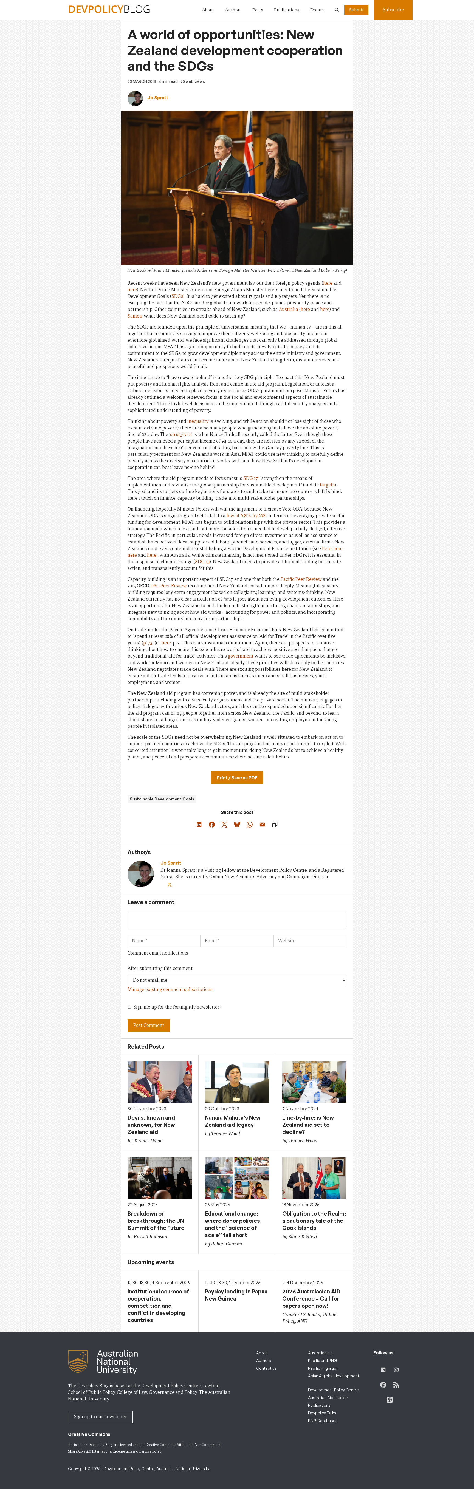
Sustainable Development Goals (162, 799)
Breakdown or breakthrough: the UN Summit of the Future (156, 1220)
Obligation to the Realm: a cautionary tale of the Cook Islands (314, 1220)
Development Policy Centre (333, 1390)
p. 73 (147, 643)
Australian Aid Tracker (328, 1397)
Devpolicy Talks (322, 1413)
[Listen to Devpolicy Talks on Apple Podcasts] (390, 1400)
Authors (233, 9)
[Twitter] (170, 884)
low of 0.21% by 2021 (247, 516)
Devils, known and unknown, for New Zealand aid (151, 1124)
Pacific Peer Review (301, 579)
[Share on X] (224, 825)
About (208, 9)
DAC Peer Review (168, 586)
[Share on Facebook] (212, 825)
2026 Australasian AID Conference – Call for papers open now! (311, 1298)
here (327, 283)
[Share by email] (262, 825)
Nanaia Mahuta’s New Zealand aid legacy (233, 1121)
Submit (356, 9)
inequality (197, 421)
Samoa (135, 316)
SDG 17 (250, 478)
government (240, 656)
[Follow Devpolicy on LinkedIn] (383, 1370)
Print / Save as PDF (237, 777)
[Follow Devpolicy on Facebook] (383, 1385)
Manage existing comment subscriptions (170, 989)
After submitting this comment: (160, 968)
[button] (336, 10)
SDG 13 (202, 562)
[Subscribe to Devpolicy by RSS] (396, 1385)
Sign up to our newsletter (100, 1417)
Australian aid (320, 1353)
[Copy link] (275, 825)
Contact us (266, 1368)
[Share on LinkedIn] (199, 825)
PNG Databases (323, 1420)
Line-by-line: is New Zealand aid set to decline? (308, 1124)
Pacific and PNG (322, 1360)
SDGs (177, 296)
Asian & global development (333, 1376)
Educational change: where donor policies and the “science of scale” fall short (232, 1224)
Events (317, 9)
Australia (288, 309)
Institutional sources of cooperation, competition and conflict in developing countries (158, 1305)
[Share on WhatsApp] (250, 825)
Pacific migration (323, 1368)
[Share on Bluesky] (237, 825)
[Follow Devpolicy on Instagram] (396, 1370)
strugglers (180, 434)
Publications (286, 9)
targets (327, 485)
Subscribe (393, 10)
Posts (257, 9)
